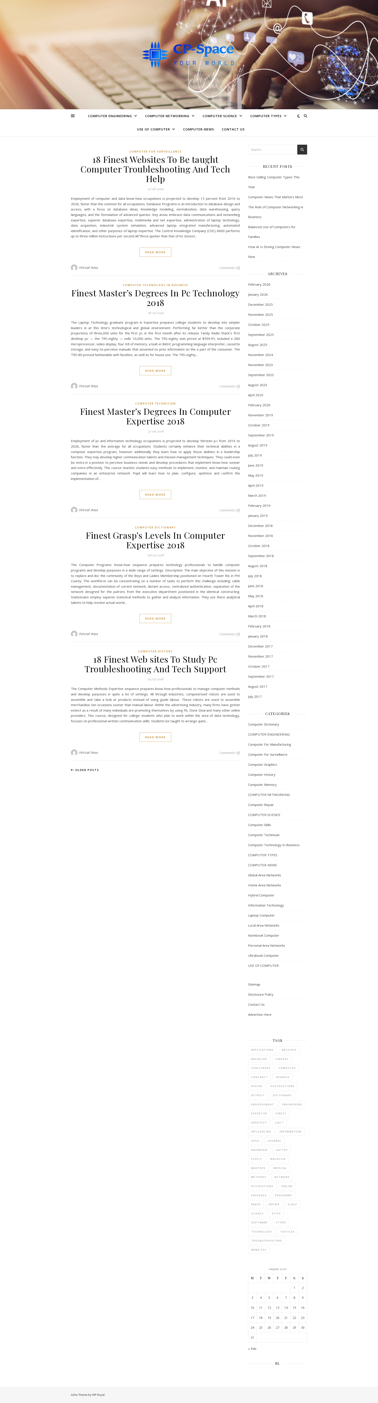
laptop (282, 1149)
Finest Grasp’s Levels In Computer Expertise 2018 (155, 539)
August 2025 (257, 344)
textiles (287, 1231)
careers (282, 1059)
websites (258, 1249)
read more (155, 252)
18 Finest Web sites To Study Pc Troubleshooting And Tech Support (155, 663)
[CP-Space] (189, 54)
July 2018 (255, 576)
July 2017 (255, 696)
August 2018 (257, 566)
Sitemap (254, 984)
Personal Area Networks (266, 945)
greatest (259, 1122)
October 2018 (259, 545)
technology (261, 1231)
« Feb (252, 1348)
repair (274, 1204)
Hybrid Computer (261, 895)
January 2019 (258, 515)
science (257, 1213)
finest (281, 1113)
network (282, 1177)
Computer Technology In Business (155, 285)
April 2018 (255, 606)
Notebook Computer (263, 935)
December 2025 (260, 304)
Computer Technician (155, 403)
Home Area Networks (264, 885)
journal (275, 1140)
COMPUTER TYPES (266, 116)
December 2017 (260, 646)
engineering (292, 1104)
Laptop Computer (261, 915)
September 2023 (261, 375)
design (256, 1086)
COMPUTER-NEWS (198, 129)
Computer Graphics (262, 764)
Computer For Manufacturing (269, 744)
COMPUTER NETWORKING (167, 116)
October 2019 (259, 425)
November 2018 (260, 535)
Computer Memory (262, 784)
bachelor (259, 1059)
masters (258, 1168)
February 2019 (259, 505)
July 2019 (255, 455)
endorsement (262, 1104)
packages (259, 1195)
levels (256, 1158)
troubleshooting (266, 1240)
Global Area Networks (264, 875)
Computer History (155, 651)
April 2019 (255, 485)
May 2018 (255, 596)
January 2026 (258, 294)
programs (283, 1195)
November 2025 (260, 314)
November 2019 (260, 415)
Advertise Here (259, 1014)
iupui (255, 1140)
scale (292, 1204)
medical (280, 1168)
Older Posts (86, 770)
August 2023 (257, 385)
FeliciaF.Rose (88, 268)
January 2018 (258, 636)
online (287, 1186)
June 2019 (255, 465)
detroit (258, 1095)
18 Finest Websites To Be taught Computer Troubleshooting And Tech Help (155, 168)
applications (262, 1049)
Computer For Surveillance (155, 151)
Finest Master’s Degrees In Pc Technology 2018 (155, 297)
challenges (261, 1068)
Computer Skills (259, 825)
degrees (283, 1077)
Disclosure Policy (260, 994)
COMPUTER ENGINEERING (110, 116)
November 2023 (260, 365)
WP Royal (98, 1395)
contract (259, 1077)
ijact (279, 1122)
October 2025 (259, 324)
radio (256, 1204)
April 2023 (255, 395)
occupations (262, 1186)
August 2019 (257, 445)
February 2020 (259, 405)
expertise (259, 1113)
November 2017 (260, 656)
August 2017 (257, 686)
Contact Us (233, 129)
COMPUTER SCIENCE (220, 116)
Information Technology (266, 905)
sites (276, 1213)
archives (289, 1049)
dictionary (282, 1095)
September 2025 (261, 334)
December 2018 (260, 525)
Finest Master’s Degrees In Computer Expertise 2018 (155, 416)
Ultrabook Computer (263, 955)
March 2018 (257, 616)
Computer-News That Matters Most (275, 197)
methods (258, 1177)
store (281, 1222)
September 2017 (261, 676)
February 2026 (259, 284)
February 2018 (259, 626)
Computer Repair (261, 804)
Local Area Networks (263, 925)
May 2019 (255, 475)
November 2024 (260, 354)
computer (287, 1068)
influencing (261, 1131)
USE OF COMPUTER (153, 129)
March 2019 (257, 495)
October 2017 (259, 666)
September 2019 (261, 435)
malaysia (277, 1158)
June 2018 (255, 586)
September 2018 (261, 556)
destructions (283, 1086)
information (290, 1131)
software (259, 1222)
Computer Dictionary (155, 527)
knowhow (259, 1149)
